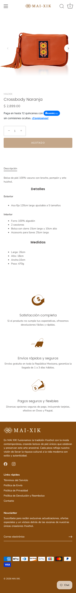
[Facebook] (5, 464)
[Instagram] (13, 464)
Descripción (10, 168)
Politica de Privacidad (16, 490)
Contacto (9, 501)
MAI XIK (16, 578)
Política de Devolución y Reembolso (24, 495)
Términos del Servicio (16, 480)
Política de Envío (13, 485)
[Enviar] (70, 537)
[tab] (12, 168)
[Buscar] (62, 7)
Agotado (38, 142)
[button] (8, 48)
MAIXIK (8, 94)
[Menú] (6, 6)
